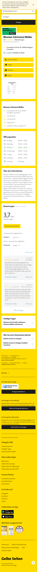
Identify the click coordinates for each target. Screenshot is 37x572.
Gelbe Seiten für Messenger (10, 466)
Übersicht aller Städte (9, 452)
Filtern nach (28, 252)
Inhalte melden (6, 551)
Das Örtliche (5, 484)
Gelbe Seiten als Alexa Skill (10, 469)
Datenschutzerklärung (19, 545)
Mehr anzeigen (18, 310)
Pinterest (4, 499)
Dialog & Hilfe (7, 442)
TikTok (4, 501)
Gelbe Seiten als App (8, 464)
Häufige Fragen (6, 449)
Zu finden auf (7, 489)
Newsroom (5, 461)
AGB (23, 548)
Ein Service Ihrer (9, 564)
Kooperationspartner (8, 479)
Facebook (5, 496)
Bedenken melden (12, 277)
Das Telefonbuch (7, 481)
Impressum (5, 545)
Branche (4, 373)
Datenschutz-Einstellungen (10, 548)
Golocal (15, 260)
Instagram (5, 493)
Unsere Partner (8, 474)
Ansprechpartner (7, 446)
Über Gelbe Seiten (9, 457)
